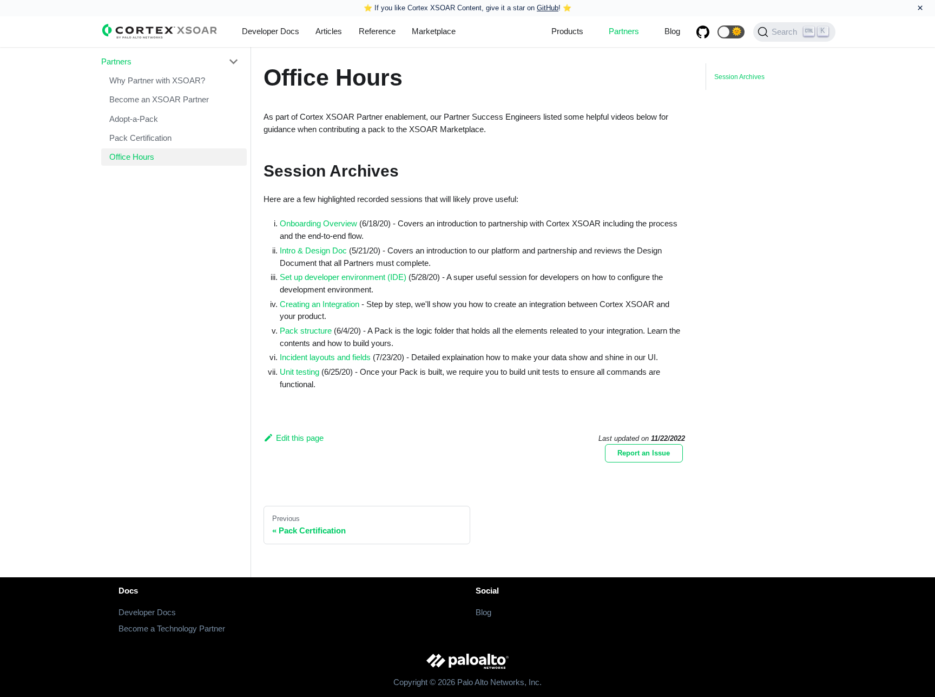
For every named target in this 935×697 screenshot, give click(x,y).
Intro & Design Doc (313, 250)
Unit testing (299, 371)
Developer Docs (270, 31)
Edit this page (300, 437)
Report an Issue (643, 453)
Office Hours (131, 156)
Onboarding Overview (318, 223)
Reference (377, 31)
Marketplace (434, 31)
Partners (624, 31)
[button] (731, 31)
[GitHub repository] (702, 32)
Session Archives (739, 77)
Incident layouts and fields (325, 357)
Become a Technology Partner (171, 628)
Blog (672, 31)
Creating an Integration (319, 304)
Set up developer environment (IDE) (343, 277)
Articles (328, 31)
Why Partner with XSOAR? (157, 80)
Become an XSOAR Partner (159, 99)
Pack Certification (140, 137)
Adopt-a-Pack (133, 118)
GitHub (547, 8)
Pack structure (306, 330)
